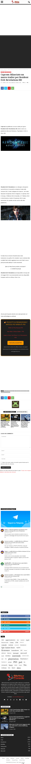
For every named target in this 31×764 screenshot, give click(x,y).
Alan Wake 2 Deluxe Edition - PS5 (15, 331)
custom (10, 645)
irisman (25, 650)
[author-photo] (15, 404)
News (5, 69)
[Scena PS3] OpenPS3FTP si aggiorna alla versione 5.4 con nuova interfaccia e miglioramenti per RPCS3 (15, 424)
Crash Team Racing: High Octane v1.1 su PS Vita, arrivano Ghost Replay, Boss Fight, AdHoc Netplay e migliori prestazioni (5, 424)
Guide (7, 758)
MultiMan (8, 655)
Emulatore (23, 645)
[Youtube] (26, 699)
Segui (28, 619)
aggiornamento (10, 640)
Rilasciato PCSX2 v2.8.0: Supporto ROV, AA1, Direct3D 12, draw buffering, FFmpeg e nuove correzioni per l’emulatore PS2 (25, 424)
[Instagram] (11, 699)
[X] (5, 88)
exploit (18, 647)
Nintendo (3, 748)
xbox (19, 668)
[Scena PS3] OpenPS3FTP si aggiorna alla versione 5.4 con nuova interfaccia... (19, 718)
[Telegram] (20, 699)
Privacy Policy (15, 760)
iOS (21, 650)
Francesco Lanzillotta (9, 541)
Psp (24, 662)
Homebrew (3, 420)
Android (22, 640)
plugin (10, 662)
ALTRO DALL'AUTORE (22, 411)
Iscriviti (27, 631)
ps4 (20, 662)
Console (17, 758)
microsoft (11, 390)
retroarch (4, 665)
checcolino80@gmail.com (18, 696)
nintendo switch (25, 655)
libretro (9, 653)
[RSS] (17, 699)
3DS (2, 640)
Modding (3, 744)
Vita (24, 665)
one (2, 659)
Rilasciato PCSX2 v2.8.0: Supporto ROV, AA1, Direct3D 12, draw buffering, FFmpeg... (19, 726)
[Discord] (4, 699)
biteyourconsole (4, 642)
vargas (20, 665)
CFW (16, 642)
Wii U (28, 390)
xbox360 (8, 392)
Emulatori (23, 420)
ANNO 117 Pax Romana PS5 (15, 327)
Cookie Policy (22, 760)
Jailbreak (3, 653)
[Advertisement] (15, 20)
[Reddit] (14, 699)
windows (3, 392)
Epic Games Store (8, 648)
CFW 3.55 (22, 642)
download (17, 645)
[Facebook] (2, 88)
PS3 (15, 390)
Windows (12, 758)
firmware (5, 650)
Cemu (12, 642)
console (6, 390)
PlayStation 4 (4, 662)
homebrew (15, 650)
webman (3, 668)
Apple (27, 640)
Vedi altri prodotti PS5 (15, 342)
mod (2, 656)
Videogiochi (8, 72)
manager (16, 653)
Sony (19, 390)
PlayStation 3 (24, 659)
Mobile (22, 758)
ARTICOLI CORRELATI (10, 411)
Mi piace (27, 615)
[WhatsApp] (12, 88)
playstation (13, 659)
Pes (6, 658)
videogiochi (23, 390)
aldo (18, 640)
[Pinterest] (9, 88)
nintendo (16, 656)
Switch (15, 665)
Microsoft (3, 751)
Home (2, 69)
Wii (9, 668)
